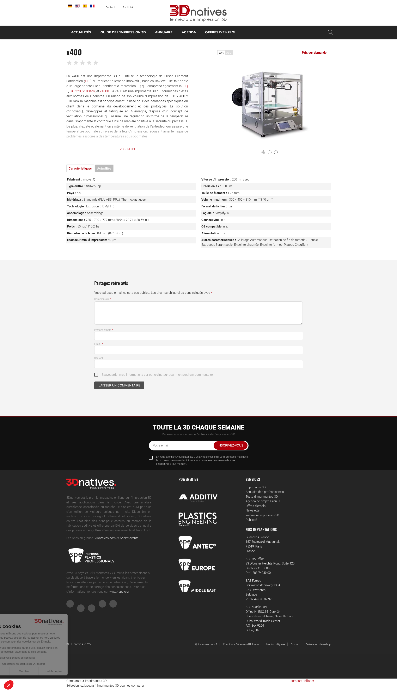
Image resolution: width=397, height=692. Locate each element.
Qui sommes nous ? (206, 644)
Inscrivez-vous (230, 445)
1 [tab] (263, 152)
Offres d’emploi (220, 32)
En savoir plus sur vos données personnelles (33, 657)
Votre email (160, 445)
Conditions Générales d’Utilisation (241, 644)
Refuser (18, 671)
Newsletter (253, 510)
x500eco (89, 91)
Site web (99, 358)
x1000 (104, 91)
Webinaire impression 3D (262, 515)
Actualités (81, 32)
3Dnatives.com (105, 538)
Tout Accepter (76, 671)
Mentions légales (275, 644)
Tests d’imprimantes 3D (262, 496)
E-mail (98, 344)
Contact (110, 7)
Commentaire (102, 299)
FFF (88, 81)
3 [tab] (276, 152)
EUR (221, 52)
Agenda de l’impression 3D (263, 501)
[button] (9, 685)
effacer (309, 681)
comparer (297, 681)
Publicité (128, 7)
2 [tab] (269, 152)
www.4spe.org (119, 591)
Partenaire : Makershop (318, 644)
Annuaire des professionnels (265, 492)
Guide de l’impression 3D (123, 32)
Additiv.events (129, 538)
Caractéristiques (80, 168)
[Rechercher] (330, 32)
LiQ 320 (75, 91)
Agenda (189, 32)
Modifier (47, 671)
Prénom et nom (103, 330)
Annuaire (163, 32)
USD (228, 52)
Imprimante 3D (256, 487)
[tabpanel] (270, 103)
